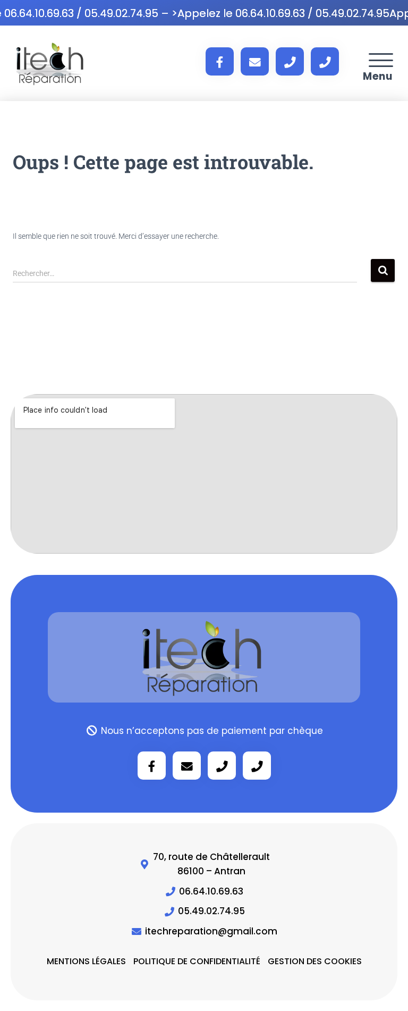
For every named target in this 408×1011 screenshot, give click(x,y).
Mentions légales (86, 961)
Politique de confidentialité (196, 961)
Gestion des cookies (315, 961)
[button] (381, 61)
